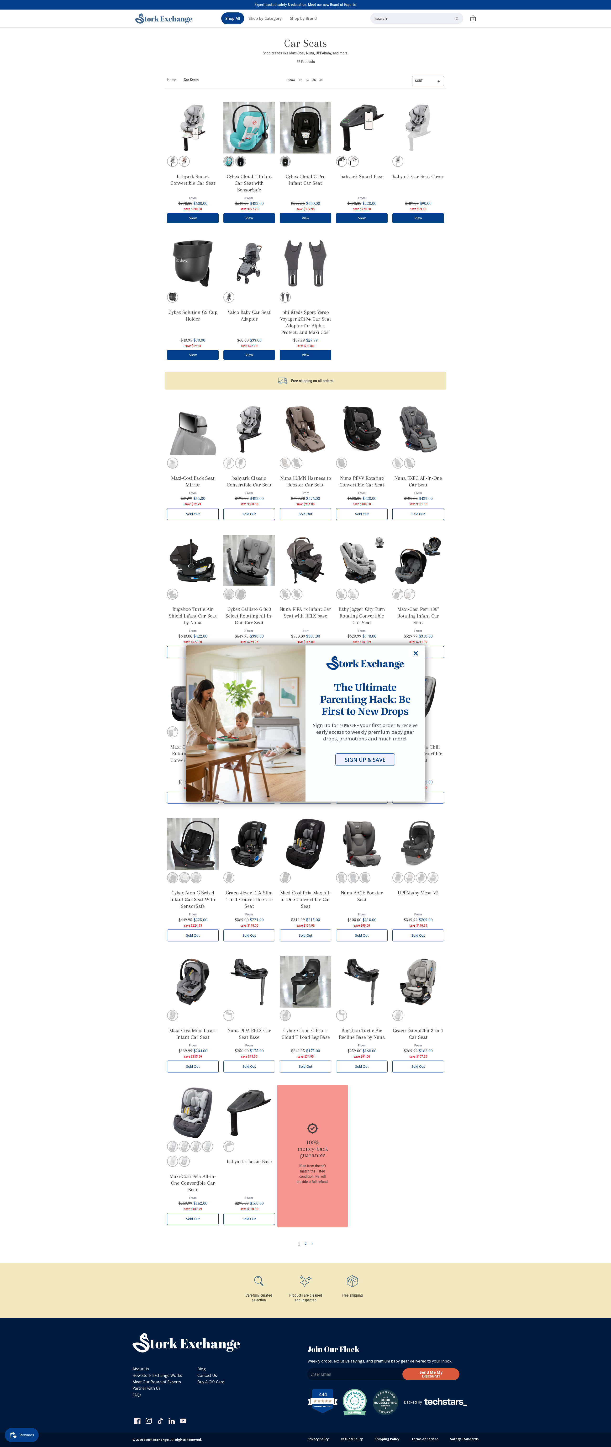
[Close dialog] (415, 653)
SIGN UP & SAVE (365, 759)
